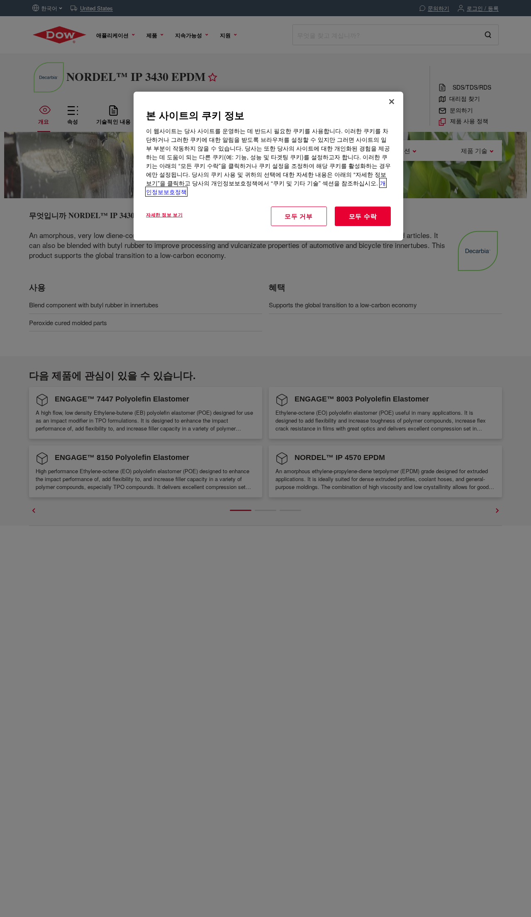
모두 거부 (299, 216)
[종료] (391, 101)
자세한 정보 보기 (164, 214)
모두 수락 (363, 216)
